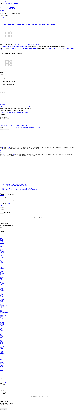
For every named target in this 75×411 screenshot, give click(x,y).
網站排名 (2, 318)
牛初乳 (1, 293)
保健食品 (2, 289)
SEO (1, 319)
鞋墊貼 (1, 250)
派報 (1, 327)
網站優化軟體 (2, 316)
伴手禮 (1, 257)
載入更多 (2, 207)
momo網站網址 (3, 104)
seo (0, 364)
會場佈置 (2, 324)
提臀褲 (1, 370)
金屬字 (1, 330)
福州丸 (1, 265)
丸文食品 (2, 251)
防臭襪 (1, 240)
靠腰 (1, 307)
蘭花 (1, 304)
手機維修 (2, 358)
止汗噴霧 (2, 249)
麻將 (1, 347)
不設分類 (8, 15)
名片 (3, 20)
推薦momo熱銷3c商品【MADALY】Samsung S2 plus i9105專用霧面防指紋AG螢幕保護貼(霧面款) (19, 189)
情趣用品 (2, 353)
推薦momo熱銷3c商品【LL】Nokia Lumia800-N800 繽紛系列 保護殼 (14, 184)
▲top (1, 205)
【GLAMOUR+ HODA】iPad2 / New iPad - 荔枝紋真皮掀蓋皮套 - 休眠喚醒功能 (26, 44)
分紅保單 (2, 299)
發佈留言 (2, 213)
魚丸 (1, 261)
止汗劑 (1, 282)
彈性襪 (1, 343)
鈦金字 (1, 336)
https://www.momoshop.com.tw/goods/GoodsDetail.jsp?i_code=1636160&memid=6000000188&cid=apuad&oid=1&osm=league (25, 72)
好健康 (1, 288)
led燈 (1, 333)
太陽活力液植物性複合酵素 (5, 312)
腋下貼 (1, 246)
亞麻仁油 (2, 290)
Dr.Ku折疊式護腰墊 (3, 305)
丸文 (3, 157)
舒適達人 (2, 362)
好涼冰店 (2, 243)
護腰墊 (1, 310)
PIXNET (30, 396)
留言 (10, 200)
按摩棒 (1, 354)
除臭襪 (3, 147)
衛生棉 (1, 359)
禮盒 (1, 256)
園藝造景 (2, 300)
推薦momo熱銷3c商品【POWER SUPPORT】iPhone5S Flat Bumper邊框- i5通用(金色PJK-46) (18, 188)
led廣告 (1, 335)
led (0, 334)
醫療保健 (8, 203)
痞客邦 (8, 200)
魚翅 (1, 267)
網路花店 (2, 322)
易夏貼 (1, 245)
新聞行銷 (2, 365)
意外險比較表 (2, 298)
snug (1, 131)
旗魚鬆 (1, 254)
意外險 (1, 296)
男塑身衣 (13, 154)
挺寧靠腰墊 (2, 306)
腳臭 (1, 238)
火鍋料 (1, 263)
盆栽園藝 (2, 301)
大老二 (1, 348)
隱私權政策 (43, 396)
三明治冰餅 (2, 241)
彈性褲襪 (2, 346)
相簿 (3, 17)
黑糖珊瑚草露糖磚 (3, 315)
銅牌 (1, 329)
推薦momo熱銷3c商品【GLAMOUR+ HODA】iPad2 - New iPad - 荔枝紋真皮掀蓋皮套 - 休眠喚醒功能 (29, 24)
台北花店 (2, 325)
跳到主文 (2, 10)
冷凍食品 (2, 266)
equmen (7, 154)
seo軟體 (1, 317)
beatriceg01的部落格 (7, 8)
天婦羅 (1, 262)
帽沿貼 (1, 235)
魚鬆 (1, 157)
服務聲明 (47, 396)
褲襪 (1, 345)
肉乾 (1, 260)
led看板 (1, 337)
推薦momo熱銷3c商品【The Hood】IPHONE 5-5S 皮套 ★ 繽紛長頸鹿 (14, 185)
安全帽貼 (2, 244)
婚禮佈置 (2, 323)
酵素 (1, 295)
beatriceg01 (2, 195)
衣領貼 (1, 234)
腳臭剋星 (9, 147)
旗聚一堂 (2, 252)
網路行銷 (2, 363)
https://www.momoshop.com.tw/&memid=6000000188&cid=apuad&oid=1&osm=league (15, 106)
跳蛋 (1, 356)
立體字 (1, 328)
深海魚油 (2, 294)
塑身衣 (1, 150)
